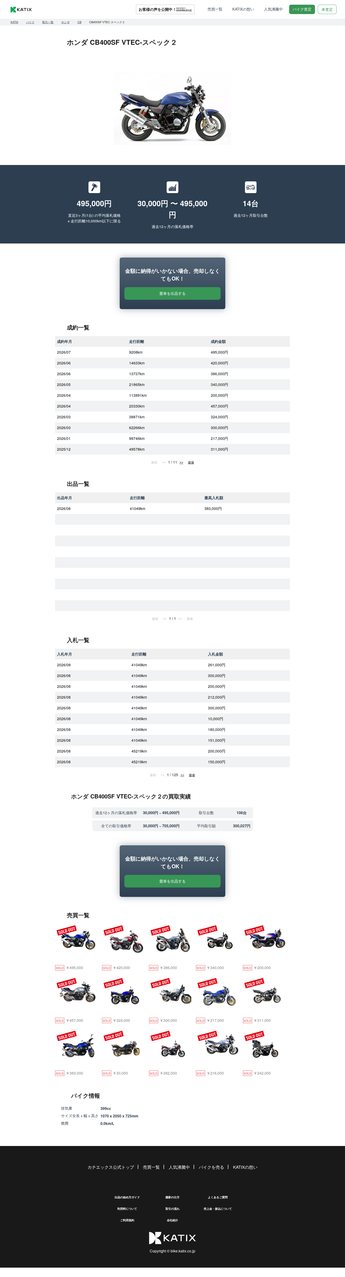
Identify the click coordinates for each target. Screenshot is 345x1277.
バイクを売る (211, 1167)
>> (181, 462)
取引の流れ (172, 1208)
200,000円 (219, 395)
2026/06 (64, 363)
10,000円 (215, 718)
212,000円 (216, 697)
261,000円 (216, 664)
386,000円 (219, 373)
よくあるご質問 (218, 1197)
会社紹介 (172, 1220)
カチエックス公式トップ (111, 1167)
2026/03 (64, 416)
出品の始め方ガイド (127, 1197)
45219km (139, 751)
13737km (137, 373)
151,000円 (216, 740)
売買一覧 (214, 9)
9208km (135, 352)
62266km (137, 427)
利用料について (127, 1208)
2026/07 (64, 352)
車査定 (327, 9)
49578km (137, 449)
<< (164, 462)
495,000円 (219, 352)
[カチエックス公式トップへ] (21, 9)
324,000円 (219, 416)
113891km (138, 395)
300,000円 (219, 427)
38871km (137, 416)
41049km (137, 508)
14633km (137, 363)
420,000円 (219, 363)
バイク (30, 22)
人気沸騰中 (273, 9)
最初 (154, 462)
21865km (137, 384)
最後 (191, 462)
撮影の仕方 (172, 1197)
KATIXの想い (243, 9)
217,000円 (219, 438)
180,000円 (216, 729)
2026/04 (64, 395)
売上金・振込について (218, 1208)
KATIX (14, 22)
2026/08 (64, 508)
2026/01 (64, 438)
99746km (137, 438)
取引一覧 (48, 22)
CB (79, 22)
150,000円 (216, 761)
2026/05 (64, 384)
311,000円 (219, 449)
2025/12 (64, 449)
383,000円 (213, 508)
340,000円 (219, 384)
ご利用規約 (127, 1220)
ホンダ (65, 22)
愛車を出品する (172, 293)
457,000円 (219, 406)
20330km (137, 406)
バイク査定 (302, 9)
